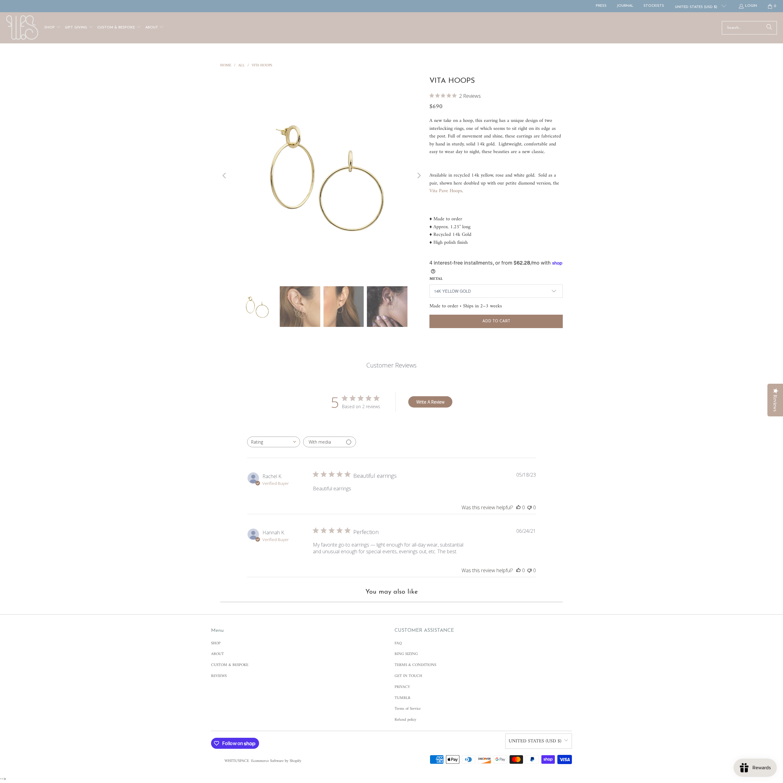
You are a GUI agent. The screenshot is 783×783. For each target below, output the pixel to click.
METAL (436, 278)
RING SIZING (406, 653)
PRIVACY (402, 686)
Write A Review (430, 402)
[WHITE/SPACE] (22, 27)
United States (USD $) (696, 7)
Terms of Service (408, 708)
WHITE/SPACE (237, 760)
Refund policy (405, 719)
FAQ (398, 643)
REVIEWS (219, 675)
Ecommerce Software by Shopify (276, 760)
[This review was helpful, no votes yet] (518, 507)
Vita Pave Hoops (445, 191)
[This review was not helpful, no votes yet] (529, 507)
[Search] (769, 28)
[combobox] (273, 442)
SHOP (216, 643)
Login (751, 6)
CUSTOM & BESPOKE (229, 664)
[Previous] (225, 175)
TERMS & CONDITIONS (415, 664)
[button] (52, 28)
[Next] (419, 175)
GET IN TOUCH (408, 675)
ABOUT (217, 653)
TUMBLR (402, 697)
